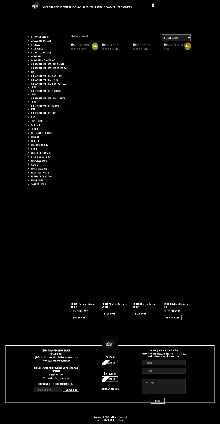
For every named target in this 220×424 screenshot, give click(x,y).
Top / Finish (37, 121)
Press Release (97, 7)
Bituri (34, 148)
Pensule (35, 137)
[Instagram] (181, 7)
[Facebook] (177, 7)
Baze (33, 117)
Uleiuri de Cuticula (41, 156)
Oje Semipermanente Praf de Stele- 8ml (48, 70)
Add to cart (80, 317)
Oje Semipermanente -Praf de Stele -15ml (48, 85)
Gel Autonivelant (40, 36)
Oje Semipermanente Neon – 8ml (47, 75)
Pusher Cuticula (39, 144)
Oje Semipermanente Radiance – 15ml (47, 107)
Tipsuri (34, 129)
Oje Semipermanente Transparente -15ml (48, 100)
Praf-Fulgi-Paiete (40, 172)
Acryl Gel (36, 56)
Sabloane (36, 125)
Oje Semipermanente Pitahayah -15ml (46, 92)
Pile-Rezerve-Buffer (41, 133)
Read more (109, 313)
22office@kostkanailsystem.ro (56, 360)
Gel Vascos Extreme (41, 52)
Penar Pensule (38, 180)
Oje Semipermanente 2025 (43, 113)
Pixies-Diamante (39, 168)
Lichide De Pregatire (41, 152)
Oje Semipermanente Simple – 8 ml (48, 64)
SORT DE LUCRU (124, 7)
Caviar (34, 164)
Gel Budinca (37, 48)
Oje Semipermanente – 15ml (44, 79)
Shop (85, 7)
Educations (75, 7)
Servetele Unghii (39, 160)
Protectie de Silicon (41, 176)
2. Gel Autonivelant (41, 40)
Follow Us (110, 362)
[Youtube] (186, 7)
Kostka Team (61, 7)
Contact (110, 7)
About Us (48, 7)
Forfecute (36, 141)
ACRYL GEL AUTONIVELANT (43, 60)
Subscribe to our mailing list (56, 384)
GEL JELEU (35, 44)
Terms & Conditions (110, 388)
